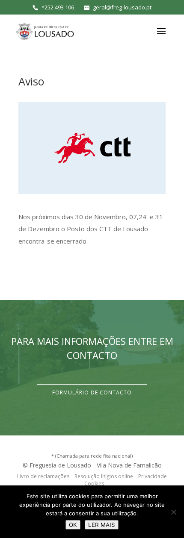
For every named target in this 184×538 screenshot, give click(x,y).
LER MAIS (101, 524)
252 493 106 (59, 7)
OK (73, 524)
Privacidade (152, 476)
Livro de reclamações (43, 476)
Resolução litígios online (103, 476)
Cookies (94, 483)
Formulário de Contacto (92, 392)
